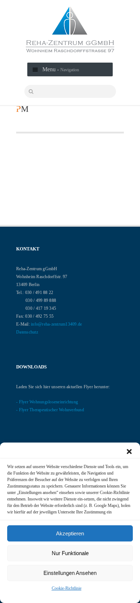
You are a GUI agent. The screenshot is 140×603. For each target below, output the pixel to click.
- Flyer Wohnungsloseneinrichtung (47, 401)
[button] (129, 451)
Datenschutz (27, 332)
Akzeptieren (70, 533)
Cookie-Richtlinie (66, 588)
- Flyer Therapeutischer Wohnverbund (50, 409)
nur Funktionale (70, 553)
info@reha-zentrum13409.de (56, 324)
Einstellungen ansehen (70, 573)
